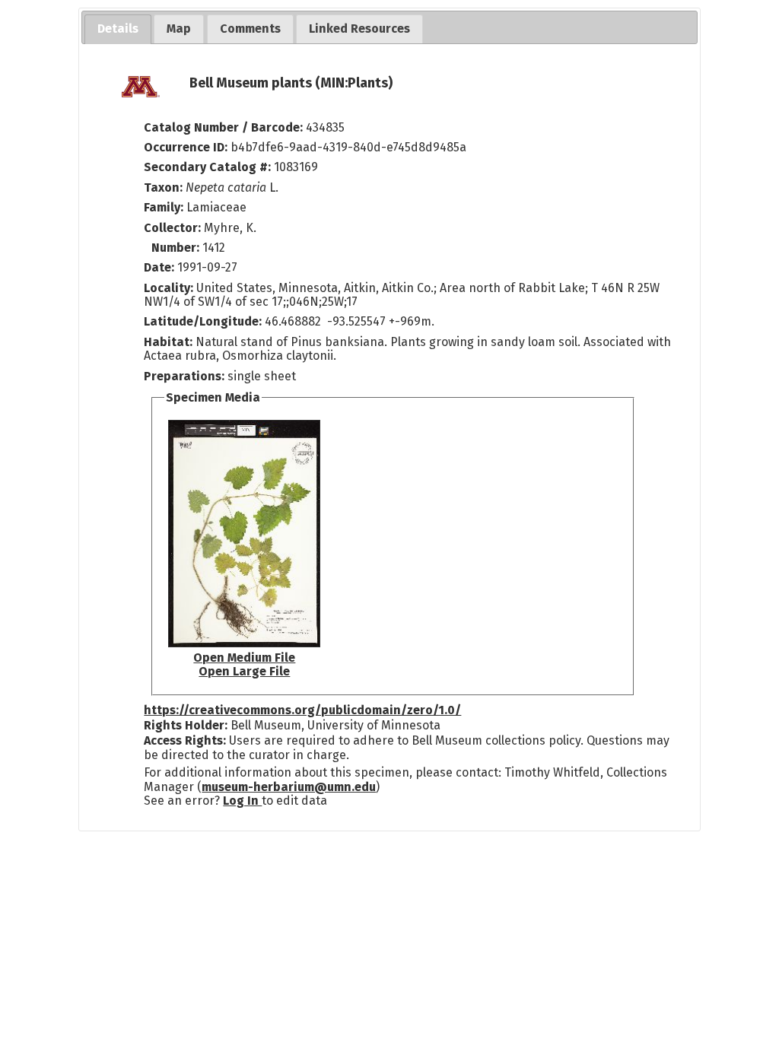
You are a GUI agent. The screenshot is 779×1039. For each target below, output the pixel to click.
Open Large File (244, 671)
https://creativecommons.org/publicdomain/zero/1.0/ (302, 710)
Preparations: (184, 376)
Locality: (168, 288)
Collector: (174, 228)
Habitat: (170, 342)
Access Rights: (185, 740)
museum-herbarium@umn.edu (289, 787)
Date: (159, 267)
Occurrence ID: (187, 147)
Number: (176, 247)
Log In (242, 800)
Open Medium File (244, 657)
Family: (163, 207)
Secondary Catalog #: (207, 167)
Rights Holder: (185, 725)
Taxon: (163, 187)
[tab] (117, 29)
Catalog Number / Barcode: (225, 127)
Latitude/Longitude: (203, 321)
